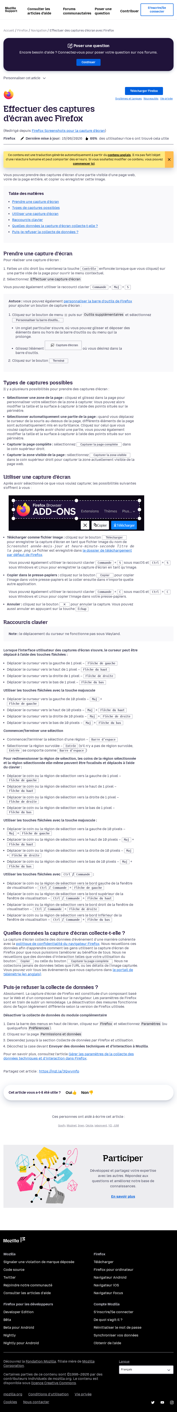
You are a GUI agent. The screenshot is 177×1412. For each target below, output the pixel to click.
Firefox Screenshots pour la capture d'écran (68, 131)
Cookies (10, 1402)
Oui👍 (71, 1092)
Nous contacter (36, 1402)
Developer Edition (18, 1312)
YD (110, 1125)
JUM (116, 1125)
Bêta (7, 1320)
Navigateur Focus (108, 1293)
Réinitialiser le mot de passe (117, 1327)
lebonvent (101, 1125)
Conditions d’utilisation (48, 1394)
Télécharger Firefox (144, 91)
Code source (13, 1270)
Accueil (8, 30)
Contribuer (129, 11)
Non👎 (87, 1092)
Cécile (89, 1125)
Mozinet (72, 1125)
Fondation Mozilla (41, 1361)
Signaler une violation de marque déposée (38, 1262)
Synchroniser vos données (116, 1335)
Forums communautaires (77, 11)
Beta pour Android (18, 1327)
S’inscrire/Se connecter (157, 10)
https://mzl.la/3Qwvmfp (59, 1071)
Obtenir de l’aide (107, 1343)
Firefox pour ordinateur (113, 1270)
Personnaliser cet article (21, 78)
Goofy (61, 1125)
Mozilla (14, 1240)
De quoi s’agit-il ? (108, 1320)
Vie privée (166, 98)
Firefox (22, 30)
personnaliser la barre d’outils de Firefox (98, 301)
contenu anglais (119, 155)
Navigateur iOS (106, 1285)
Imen (81, 1125)
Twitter (9, 1277)
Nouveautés (151, 98)
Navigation (39, 30)
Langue (124, 1361)
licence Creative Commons (53, 1383)
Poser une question (103, 11)
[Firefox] (8, 95)
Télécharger (104, 1262)
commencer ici (84, 164)
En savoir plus (123, 1196)
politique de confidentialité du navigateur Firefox (58, 944)
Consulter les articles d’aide (39, 11)
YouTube (162, 1402)
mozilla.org (12, 1394)
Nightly (9, 1335)
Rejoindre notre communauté (27, 1285)
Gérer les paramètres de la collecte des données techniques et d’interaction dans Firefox (68, 1056)
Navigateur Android (110, 1277)
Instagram (172, 1402)
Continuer (88, 62)
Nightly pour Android (21, 1343)
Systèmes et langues (128, 98)
